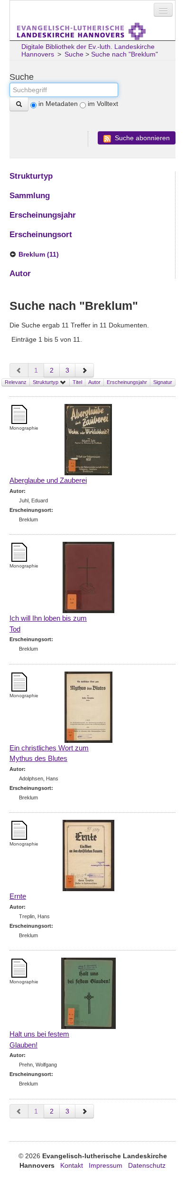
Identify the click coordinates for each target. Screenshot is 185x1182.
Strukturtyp (46, 382)
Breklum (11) (38, 254)
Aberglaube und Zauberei (48, 480)
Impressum (105, 1165)
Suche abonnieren (141, 138)
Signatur (162, 382)
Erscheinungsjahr (127, 382)
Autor (94, 382)
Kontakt (71, 1165)
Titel (77, 382)
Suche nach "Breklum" (124, 54)
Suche (74, 54)
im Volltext (103, 103)
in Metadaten (58, 103)
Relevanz (16, 382)
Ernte (17, 896)
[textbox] (63, 90)
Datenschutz (147, 1165)
